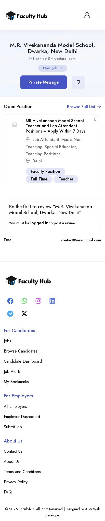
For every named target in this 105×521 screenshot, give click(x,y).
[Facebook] (10, 301)
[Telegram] (10, 313)
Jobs (7, 341)
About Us (12, 461)
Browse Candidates (20, 351)
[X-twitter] (24, 313)
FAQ (8, 492)
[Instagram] (38, 301)
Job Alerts (12, 371)
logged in (39, 223)
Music (66, 139)
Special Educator (60, 147)
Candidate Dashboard (23, 361)
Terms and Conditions (22, 472)
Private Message (44, 82)
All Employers (15, 406)
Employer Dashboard (22, 417)
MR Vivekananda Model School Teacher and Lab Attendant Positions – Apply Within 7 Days (55, 126)
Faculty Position (45, 171)
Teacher (66, 179)
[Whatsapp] (24, 301)
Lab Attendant (45, 139)
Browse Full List (82, 107)
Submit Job (13, 427)
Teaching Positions (43, 154)
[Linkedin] (52, 301)
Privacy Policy (16, 482)
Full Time (39, 179)
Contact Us (13, 451)
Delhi (37, 161)
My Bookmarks (16, 382)
